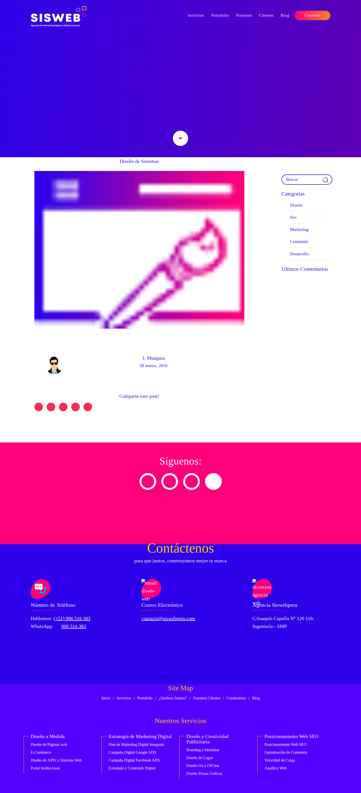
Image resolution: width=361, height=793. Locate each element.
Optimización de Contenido (285, 752)
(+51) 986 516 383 (72, 618)
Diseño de (49, 744)
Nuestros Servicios (180, 720)
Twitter (38, 407)
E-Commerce (41, 752)
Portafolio (220, 15)
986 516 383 (73, 626)
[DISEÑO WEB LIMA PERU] (58, 16)
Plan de (136, 744)
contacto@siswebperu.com (168, 618)
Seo (293, 217)
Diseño (296, 205)
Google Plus (75, 407)
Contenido (299, 241)
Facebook (51, 407)
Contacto (312, 15)
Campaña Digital (132, 752)
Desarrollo (299, 253)
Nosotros (244, 15)
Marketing (299, 229)
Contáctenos (236, 698)
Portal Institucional (45, 768)
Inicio (105, 698)
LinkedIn (63, 407)
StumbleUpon (87, 407)
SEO (285, 744)
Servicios (196, 15)
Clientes (266, 15)
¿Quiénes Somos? (173, 698)
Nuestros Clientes (206, 698)
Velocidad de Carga (279, 760)
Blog (285, 15)
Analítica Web (275, 768)
